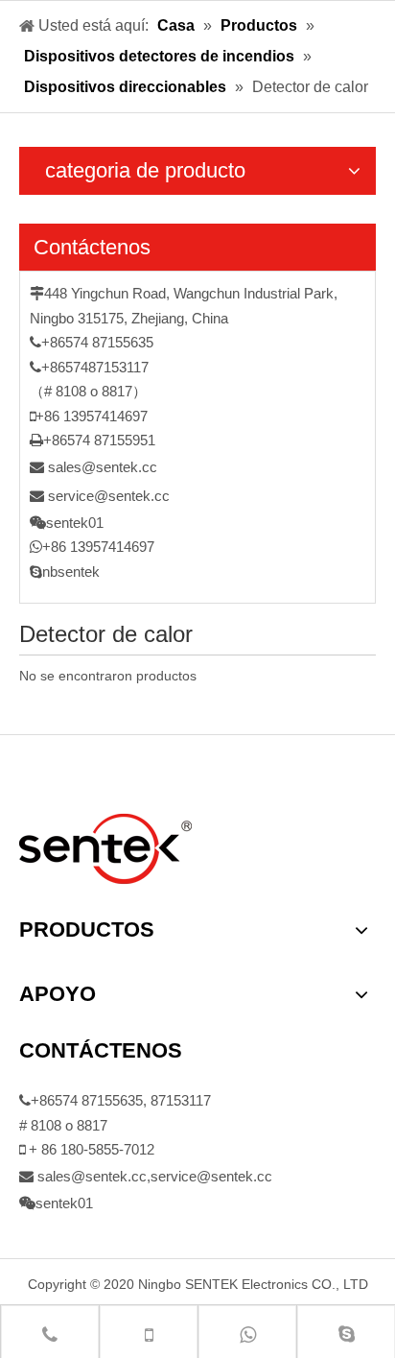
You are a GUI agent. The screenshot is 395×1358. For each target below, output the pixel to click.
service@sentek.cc (109, 496)
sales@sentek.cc (102, 467)
